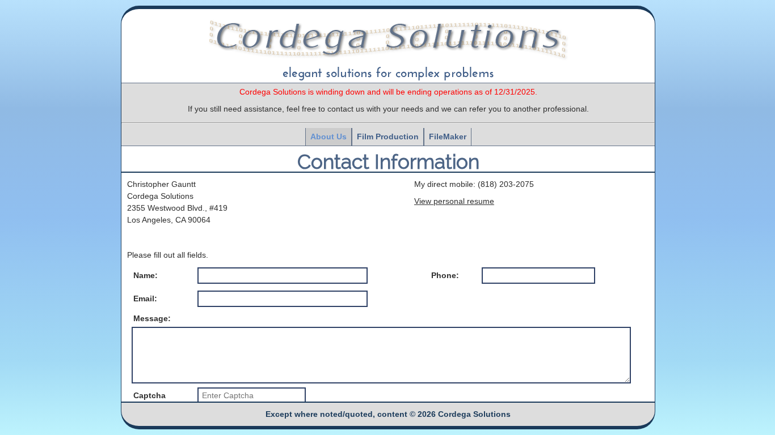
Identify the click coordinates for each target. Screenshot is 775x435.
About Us (328, 136)
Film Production (388, 136)
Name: (145, 275)
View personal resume (454, 201)
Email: (145, 298)
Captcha (149, 395)
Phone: (445, 275)
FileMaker (447, 136)
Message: (152, 318)
